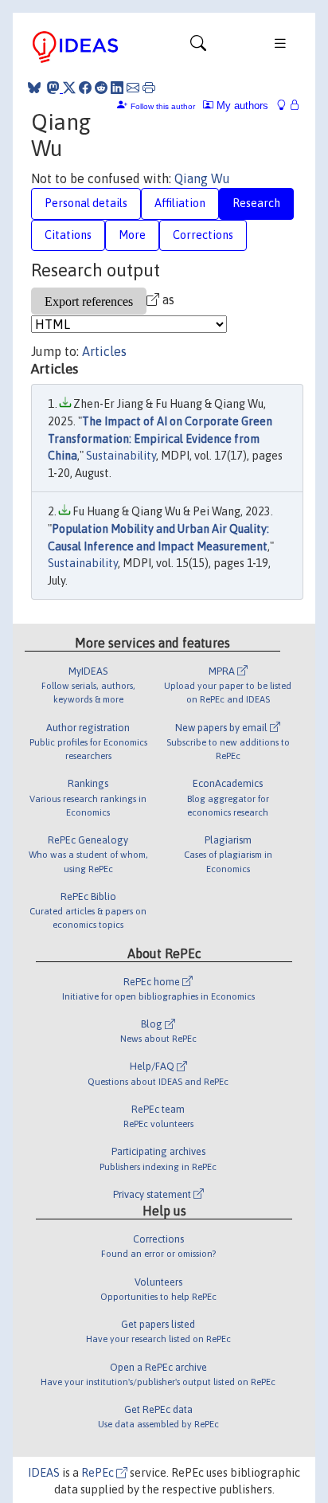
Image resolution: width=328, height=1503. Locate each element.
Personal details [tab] (86, 203)
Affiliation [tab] (179, 203)
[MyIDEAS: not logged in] (285, 105)
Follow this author (163, 106)
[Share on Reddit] (101, 87)
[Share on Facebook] (85, 87)
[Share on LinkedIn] (117, 87)
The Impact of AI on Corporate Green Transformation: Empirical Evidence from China (160, 438)
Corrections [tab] (203, 235)
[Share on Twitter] (69, 87)
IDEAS (44, 1472)
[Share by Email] (133, 87)
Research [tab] (256, 203)
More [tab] (132, 235)
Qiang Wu (202, 178)
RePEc (98, 1472)
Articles (104, 351)
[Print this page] (149, 87)
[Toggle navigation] (198, 47)
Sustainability (121, 455)
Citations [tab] (68, 235)
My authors (240, 106)
